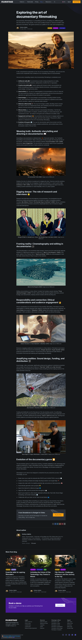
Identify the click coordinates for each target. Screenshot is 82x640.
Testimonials (30, 1)
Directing (50, 28)
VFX (45, 569)
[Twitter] (63, 635)
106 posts (33, 543)
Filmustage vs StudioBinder (57, 626)
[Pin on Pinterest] (62, 524)
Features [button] (22, 1)
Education (14, 569)
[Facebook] (66, 635)
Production (56, 28)
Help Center (69, 621)
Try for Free (76, 1)
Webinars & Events (44, 623)
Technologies (62, 28)
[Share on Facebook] (55, 524)
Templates (42, 624)
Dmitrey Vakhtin (23, 27)
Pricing (36, 1)
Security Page (70, 628)
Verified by (10, 637)
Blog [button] (41, 1)
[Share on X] (53, 524)
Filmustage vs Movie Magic (57, 628)
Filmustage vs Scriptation (56, 629)
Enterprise (42, 628)
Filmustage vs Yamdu (55, 623)
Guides (41, 626)
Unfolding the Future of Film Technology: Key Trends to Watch (40, 574)
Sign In (69, 1)
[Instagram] (69, 635)
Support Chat (70, 623)
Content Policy (28, 624)
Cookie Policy (28, 626)
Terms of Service (28, 621)
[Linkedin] (72, 635)
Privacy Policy (28, 623)
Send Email (69, 624)
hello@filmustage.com (11, 625)
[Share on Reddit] (60, 524)
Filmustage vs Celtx (55, 621)
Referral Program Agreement (31, 628)
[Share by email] (65, 524)
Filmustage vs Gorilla (55, 624)
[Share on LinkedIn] (58, 524)
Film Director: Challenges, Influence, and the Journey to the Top (64, 574)
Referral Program (43, 621)
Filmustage (45, 467)
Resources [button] (48, 1)
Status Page (69, 626)
